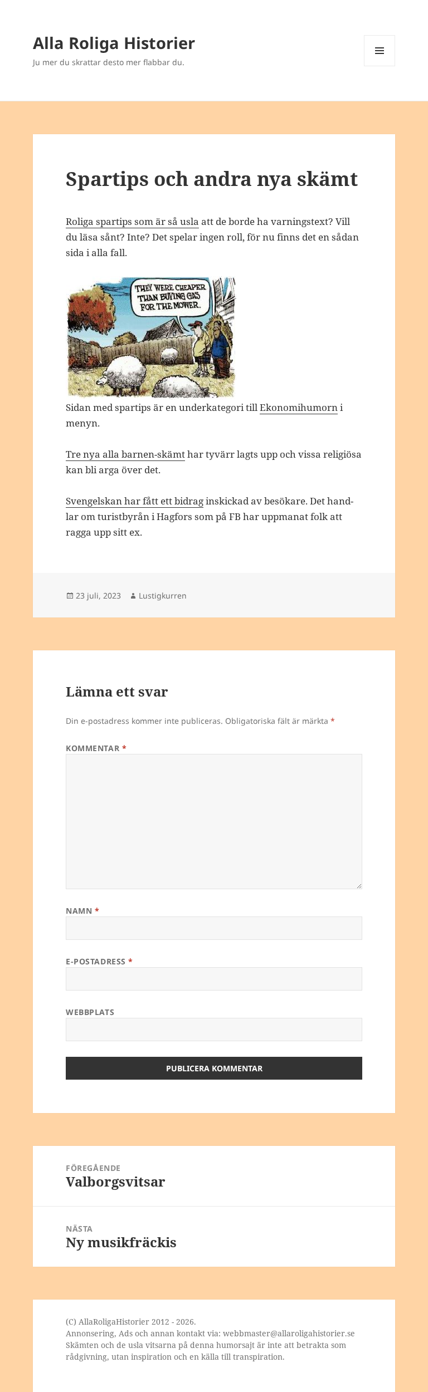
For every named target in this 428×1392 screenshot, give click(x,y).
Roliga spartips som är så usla (132, 221)
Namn (82, 910)
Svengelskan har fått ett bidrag (134, 500)
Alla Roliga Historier (114, 42)
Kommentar (96, 748)
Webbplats (90, 1012)
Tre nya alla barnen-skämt (125, 454)
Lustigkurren (163, 595)
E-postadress (99, 961)
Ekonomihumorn (299, 407)
